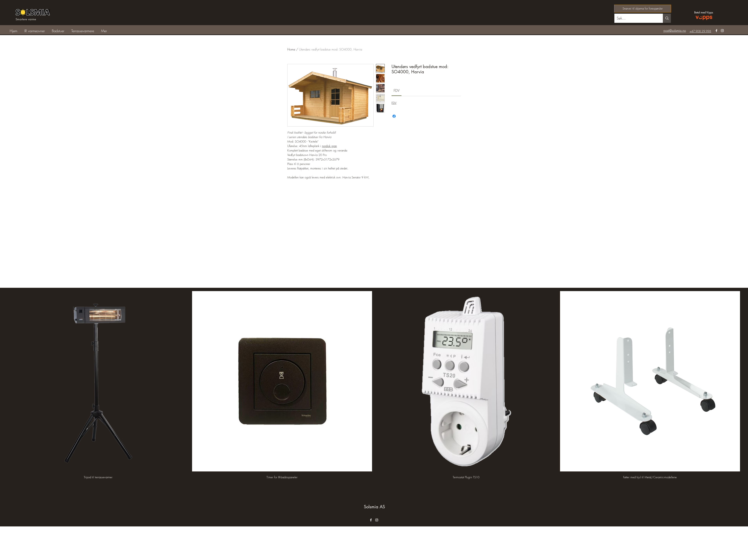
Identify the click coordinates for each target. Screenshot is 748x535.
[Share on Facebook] (394, 116)
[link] (397, 90)
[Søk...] (667, 18)
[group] (374, 385)
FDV (394, 103)
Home (291, 49)
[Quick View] (98, 381)
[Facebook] (716, 31)
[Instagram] (722, 31)
